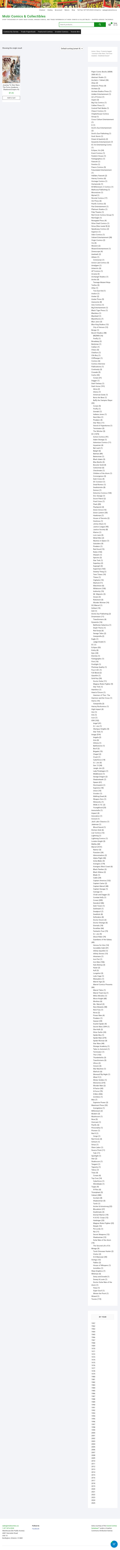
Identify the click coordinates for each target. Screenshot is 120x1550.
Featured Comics (45, 32)
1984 (93, 1388)
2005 (93, 1447)
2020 (93, 1489)
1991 (93, 1408)
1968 (93, 1343)
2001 (93, 1436)
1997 (93, 1424)
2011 (93, 1464)
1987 (93, 1396)
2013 (93, 1469)
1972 (93, 1354)
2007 (93, 1452)
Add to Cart (11, 98)
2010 (93, 1461)
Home (93, 51)
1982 (93, 1382)
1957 (93, 1323)
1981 (93, 1379)
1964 (93, 1332)
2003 (93, 1441)
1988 (93, 1399)
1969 (93, 1346)
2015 (93, 1475)
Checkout (42, 10)
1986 (93, 1393)
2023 (93, 1497)
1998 (93, 1427)
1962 (93, 1326)
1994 (93, 1416)
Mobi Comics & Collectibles (24, 16)
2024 (93, 1500)
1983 (93, 1385)
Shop (73, 10)
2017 (93, 1481)
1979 (93, 1374)
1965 (93, 1335)
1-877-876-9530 (8, 1528)
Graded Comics (61, 32)
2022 (93, 1495)
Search (100, 24)
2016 (93, 1478)
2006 (93, 1450)
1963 (93, 1329)
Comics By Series (11, 32)
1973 (93, 1357)
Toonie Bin (75, 32)
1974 (93, 1360)
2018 (93, 1483)
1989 (93, 1402)
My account (58, 10)
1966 (93, 1337)
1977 (93, 1368)
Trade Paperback (28, 32)
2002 (93, 1438)
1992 (93, 1410)
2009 (93, 1458)
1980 (93, 1377)
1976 (93, 1365)
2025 (93, 1503)
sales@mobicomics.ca (10, 1526)
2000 (93, 1433)
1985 (93, 1391)
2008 (93, 1455)
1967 (93, 1340)
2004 (93, 1444)
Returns (67, 10)
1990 (93, 1405)
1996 (93, 1422)
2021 (93, 1492)
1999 (93, 1430)
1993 (93, 1413)
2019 (93, 1486)
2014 (93, 1472)
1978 (93, 1371)
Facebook (35, 1529)
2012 (93, 1467)
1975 (93, 1363)
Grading (49, 10)
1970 (93, 1349)
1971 (93, 1351)
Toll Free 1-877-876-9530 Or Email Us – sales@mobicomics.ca (97, 10)
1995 (93, 1419)
